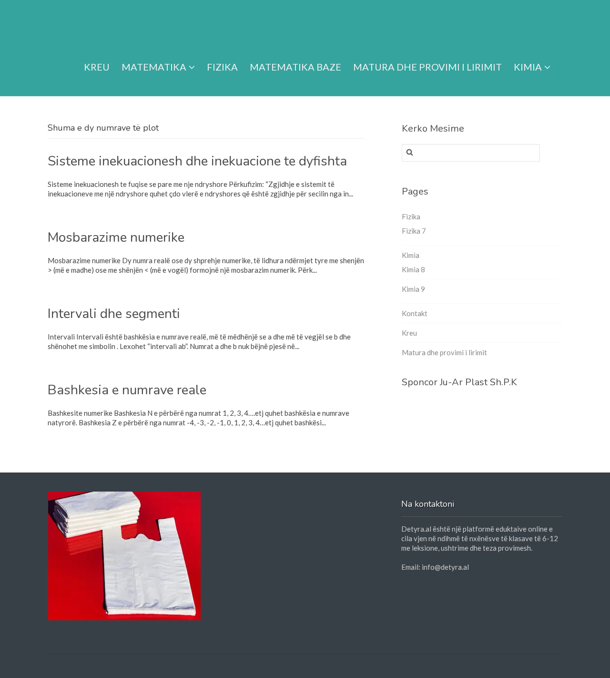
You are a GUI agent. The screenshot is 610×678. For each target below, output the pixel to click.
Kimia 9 (413, 289)
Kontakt (414, 313)
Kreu (97, 66)
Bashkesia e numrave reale (127, 390)
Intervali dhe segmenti (114, 314)
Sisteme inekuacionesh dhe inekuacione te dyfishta (197, 161)
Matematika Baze (295, 66)
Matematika (154, 66)
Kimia (528, 66)
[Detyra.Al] (84, 25)
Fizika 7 (414, 230)
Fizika (222, 66)
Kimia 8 (413, 269)
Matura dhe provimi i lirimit (427, 66)
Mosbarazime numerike (116, 237)
